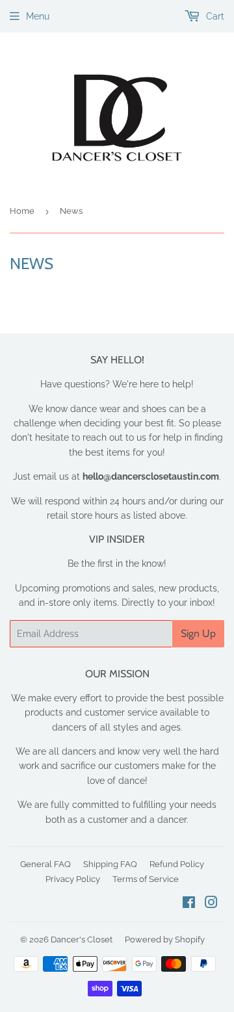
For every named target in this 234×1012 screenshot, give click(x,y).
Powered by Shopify (165, 939)
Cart (213, 16)
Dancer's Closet (81, 939)
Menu (37, 16)
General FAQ (45, 864)
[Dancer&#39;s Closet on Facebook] (189, 904)
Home (22, 211)
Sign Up (198, 633)
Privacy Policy (73, 879)
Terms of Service (145, 879)
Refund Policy (177, 864)
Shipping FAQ (110, 864)
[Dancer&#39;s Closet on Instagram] (211, 904)
